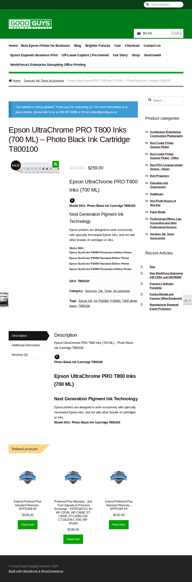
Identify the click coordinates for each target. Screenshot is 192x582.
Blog (77, 45)
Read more (27, 524)
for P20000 (101, 301)
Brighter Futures (97, 45)
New (152, 266)
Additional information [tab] (26, 345)
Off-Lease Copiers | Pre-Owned (85, 55)
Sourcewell (152, 55)
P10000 (115, 301)
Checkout (132, 45)
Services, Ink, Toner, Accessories (44, 80)
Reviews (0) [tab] (20, 355)
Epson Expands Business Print (34, 55)
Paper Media (157, 212)
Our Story (120, 55)
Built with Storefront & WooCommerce (36, 571)
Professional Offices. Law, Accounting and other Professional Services (166, 223)
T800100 (84, 306)
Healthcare (156, 194)
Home (13, 45)
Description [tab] (19, 335)
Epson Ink (85, 301)
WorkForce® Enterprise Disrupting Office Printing (48, 65)
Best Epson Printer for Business (45, 45)
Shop (136, 55)
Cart (117, 45)
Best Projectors (159, 175)
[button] (55, 164)
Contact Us (152, 45)
